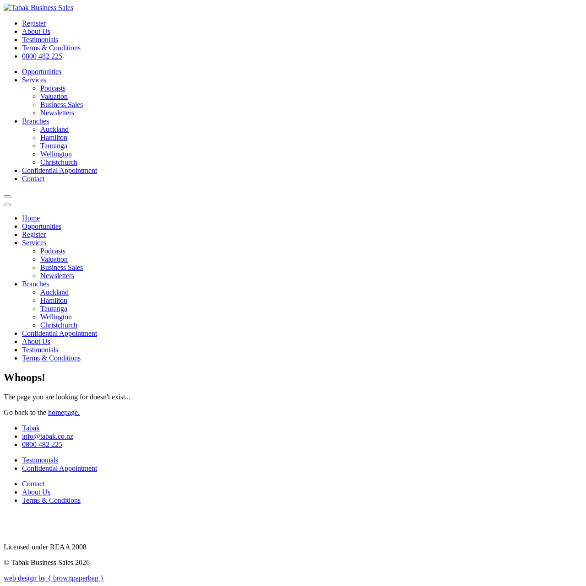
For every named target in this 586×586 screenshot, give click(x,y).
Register (34, 23)
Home (31, 218)
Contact (33, 179)
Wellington (56, 154)
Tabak (31, 428)
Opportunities (41, 71)
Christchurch (58, 162)
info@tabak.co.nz (47, 436)
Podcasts (52, 88)
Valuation (54, 96)
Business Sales (61, 104)
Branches (35, 121)
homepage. (64, 412)
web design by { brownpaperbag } (54, 578)
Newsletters (57, 113)
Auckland (54, 129)
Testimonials (40, 39)
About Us (36, 31)
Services (34, 80)
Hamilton (53, 137)
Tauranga (53, 146)
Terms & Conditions (51, 48)
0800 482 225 (42, 56)
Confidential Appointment (59, 170)
